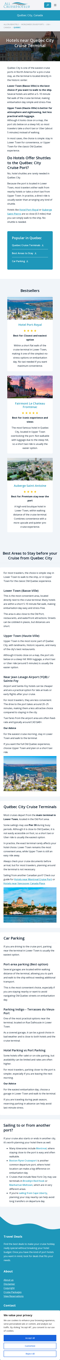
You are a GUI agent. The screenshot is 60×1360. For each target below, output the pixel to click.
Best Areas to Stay (22, 253)
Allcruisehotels (11, 24)
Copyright (9, 1288)
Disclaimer (9, 1284)
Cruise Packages (13, 1292)
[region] (30, 1335)
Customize (30, 1345)
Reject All (30, 1353)
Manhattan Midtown (21, 1185)
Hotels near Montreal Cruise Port (33, 879)
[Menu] (55, 5)
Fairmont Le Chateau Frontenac (30, 405)
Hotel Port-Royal (28, 209)
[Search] (47, 5)
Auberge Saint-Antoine (30, 486)
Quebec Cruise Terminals (26, 245)
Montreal (41, 1148)
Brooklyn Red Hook (33, 1180)
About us (9, 1280)
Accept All (30, 1338)
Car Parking (18, 261)
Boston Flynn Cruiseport (23, 1160)
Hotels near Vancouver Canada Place (24, 883)
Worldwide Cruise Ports (32, 24)
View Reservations (14, 1296)
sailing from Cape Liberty (33, 1193)
